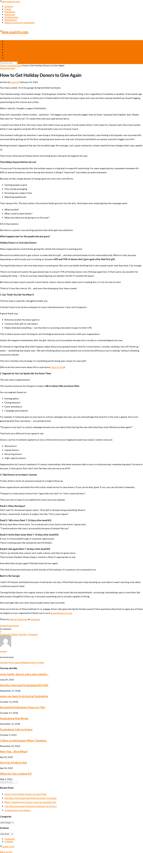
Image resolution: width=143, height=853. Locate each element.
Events (7, 9)
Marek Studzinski (18, 619)
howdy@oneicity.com (61, 613)
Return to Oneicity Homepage (19, 22)
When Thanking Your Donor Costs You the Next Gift (30, 802)
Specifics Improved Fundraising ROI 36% (24, 685)
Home (3, 65)
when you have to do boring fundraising (24, 696)
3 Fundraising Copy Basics (17, 810)
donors (3, 625)
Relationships (11, 17)
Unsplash (35, 619)
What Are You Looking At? (16, 773)
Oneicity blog (57, 367)
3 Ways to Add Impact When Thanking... (24, 740)
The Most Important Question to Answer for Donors (30, 806)
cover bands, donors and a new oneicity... (24, 674)
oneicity (15, 82)
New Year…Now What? (14, 751)
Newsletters (10, 19)
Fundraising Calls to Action (16, 729)
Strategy (8, 6)
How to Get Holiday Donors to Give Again (25, 794)
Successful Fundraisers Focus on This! (22, 707)
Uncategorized (14, 65)
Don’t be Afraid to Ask (13, 762)
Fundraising (13, 625)
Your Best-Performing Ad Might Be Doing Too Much (30, 798)
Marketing (9, 11)
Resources (9, 14)
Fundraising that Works (14, 718)
